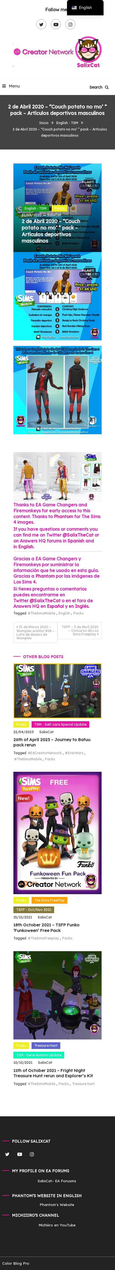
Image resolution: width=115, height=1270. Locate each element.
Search (97, 87)
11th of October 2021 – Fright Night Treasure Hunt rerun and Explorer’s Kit (53, 1073)
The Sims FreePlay (49, 900)
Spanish (76, 540)
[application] (57, 477)
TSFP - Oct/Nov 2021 (33, 910)
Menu (14, 86)
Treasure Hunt (46, 1045)
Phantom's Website (57, 1204)
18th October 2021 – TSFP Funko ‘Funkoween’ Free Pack (46, 927)
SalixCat (54, 215)
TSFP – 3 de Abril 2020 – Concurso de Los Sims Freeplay (80, 630)
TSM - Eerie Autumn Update (38, 1055)
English (25, 546)
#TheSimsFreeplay (43, 938)
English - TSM (35, 208)
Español (55, 606)
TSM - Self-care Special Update (60, 724)
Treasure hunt (83, 1084)
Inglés (81, 606)
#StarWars (74, 753)
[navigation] (85, 7)
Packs (59, 208)
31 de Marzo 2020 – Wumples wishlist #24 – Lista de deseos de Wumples (35, 632)
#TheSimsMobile (41, 613)
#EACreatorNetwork (45, 753)
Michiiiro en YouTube (57, 1225)
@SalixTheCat (79, 535)
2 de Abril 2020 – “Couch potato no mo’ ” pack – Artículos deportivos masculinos (51, 231)
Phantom (63, 516)
